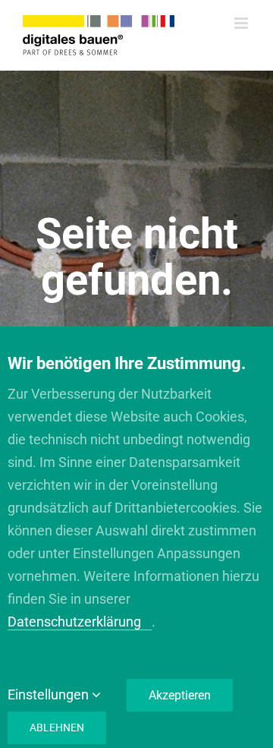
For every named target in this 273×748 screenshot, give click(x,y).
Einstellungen (50, 694)
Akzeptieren (180, 695)
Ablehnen (57, 727)
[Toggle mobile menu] (242, 23)
